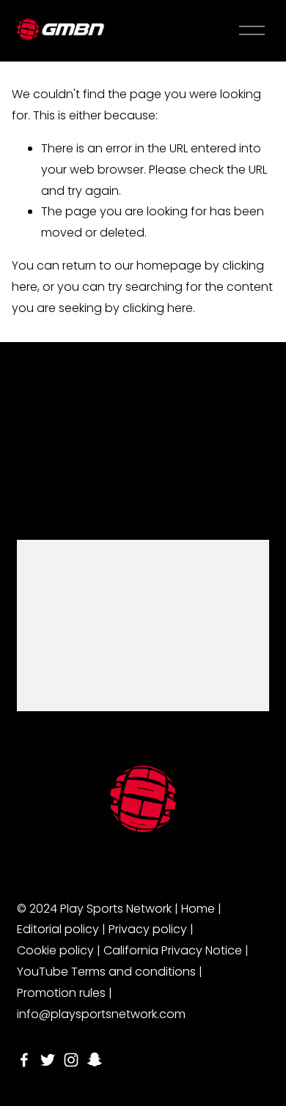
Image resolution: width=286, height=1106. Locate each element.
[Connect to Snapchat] (94, 1060)
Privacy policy (148, 929)
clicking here (157, 308)
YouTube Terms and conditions (106, 971)
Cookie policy (55, 950)
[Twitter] (47, 1060)
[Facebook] (24, 1060)
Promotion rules (61, 992)
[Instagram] (71, 1060)
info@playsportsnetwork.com (101, 1014)
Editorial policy (58, 929)
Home (198, 908)
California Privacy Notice (172, 950)
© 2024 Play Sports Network (94, 908)
